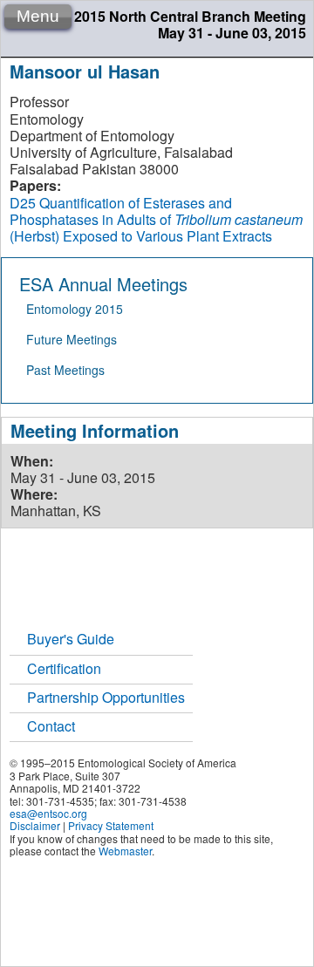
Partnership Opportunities (106, 697)
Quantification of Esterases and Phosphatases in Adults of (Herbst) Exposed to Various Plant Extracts (156, 219)
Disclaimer (35, 825)
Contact (51, 726)
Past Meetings (65, 369)
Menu (38, 16)
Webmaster (125, 850)
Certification (64, 668)
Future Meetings (71, 339)
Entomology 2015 (74, 308)
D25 (23, 203)
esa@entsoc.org (48, 813)
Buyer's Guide (70, 639)
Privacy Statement (111, 825)
